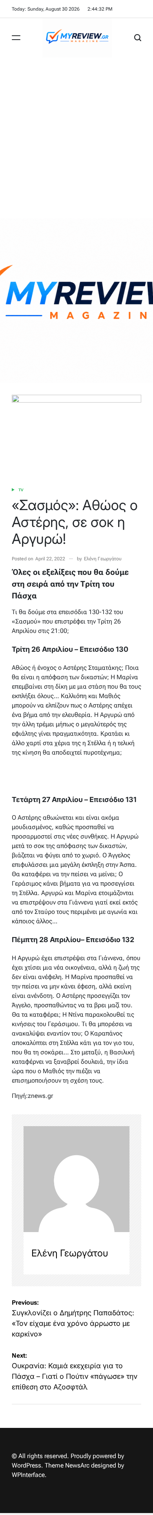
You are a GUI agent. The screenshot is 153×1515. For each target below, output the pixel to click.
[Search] (137, 37)
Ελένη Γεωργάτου (103, 559)
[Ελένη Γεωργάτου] (76, 1179)
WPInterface (28, 1475)
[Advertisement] (76, 137)
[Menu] (16, 37)
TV (20, 490)
